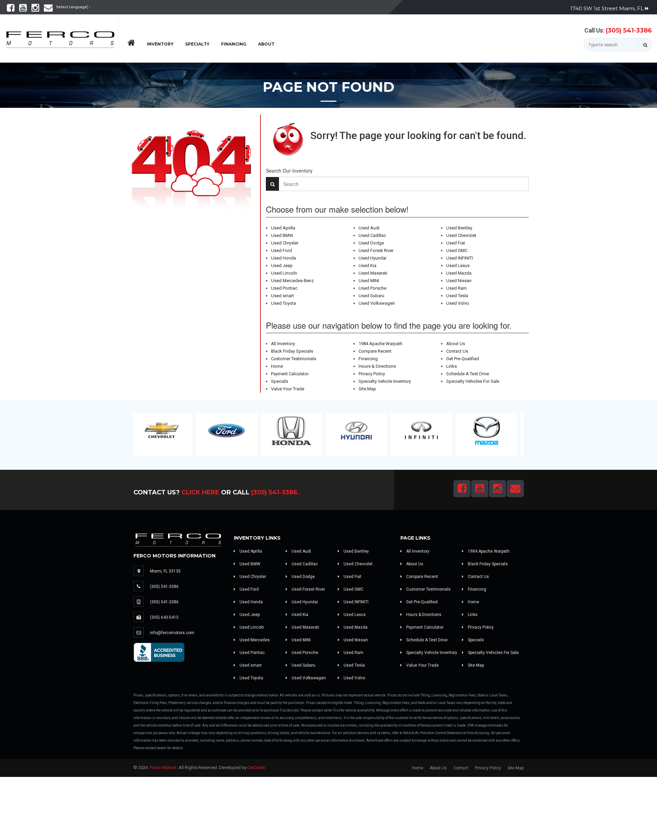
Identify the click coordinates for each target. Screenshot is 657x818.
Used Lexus (457, 265)
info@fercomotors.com (172, 632)
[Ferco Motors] (60, 37)
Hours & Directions (377, 366)
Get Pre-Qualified (462, 358)
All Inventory (283, 343)
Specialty (197, 44)
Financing (233, 44)
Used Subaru (371, 295)
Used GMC (456, 250)
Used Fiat (455, 243)
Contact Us (457, 351)
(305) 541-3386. (275, 492)
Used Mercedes (254, 640)
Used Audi (369, 227)
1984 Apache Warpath (380, 343)
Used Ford (281, 250)
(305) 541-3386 (629, 30)
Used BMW (282, 235)
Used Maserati (373, 273)
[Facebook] (10, 9)
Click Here (200, 492)
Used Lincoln (284, 273)
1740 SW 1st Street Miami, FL (607, 8)
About (266, 44)
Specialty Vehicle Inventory (385, 381)
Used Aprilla (283, 227)
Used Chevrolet (461, 235)
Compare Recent (375, 351)
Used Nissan (459, 280)
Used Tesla (457, 295)
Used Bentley (459, 227)
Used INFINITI (459, 258)
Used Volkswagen (377, 303)
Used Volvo (457, 303)
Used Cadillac (372, 235)
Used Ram (456, 288)
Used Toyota (283, 303)
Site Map (367, 388)
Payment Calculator (290, 373)
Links (451, 366)
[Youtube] (23, 9)
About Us (455, 343)
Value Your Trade (287, 388)
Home (277, 366)
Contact (460, 768)
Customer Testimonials (293, 358)
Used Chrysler (284, 243)
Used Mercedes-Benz (292, 280)
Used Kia (367, 265)
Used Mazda (459, 273)
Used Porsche (372, 288)
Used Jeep (282, 265)
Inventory (160, 44)
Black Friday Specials (292, 351)
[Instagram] (35, 9)
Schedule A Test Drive (467, 373)
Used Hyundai (372, 258)
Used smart (282, 295)
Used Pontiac (284, 288)
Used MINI (369, 280)
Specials (279, 381)
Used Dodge (371, 243)
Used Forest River (376, 250)
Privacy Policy (372, 373)
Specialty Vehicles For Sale (472, 381)
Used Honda (283, 258)
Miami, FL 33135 (165, 571)
